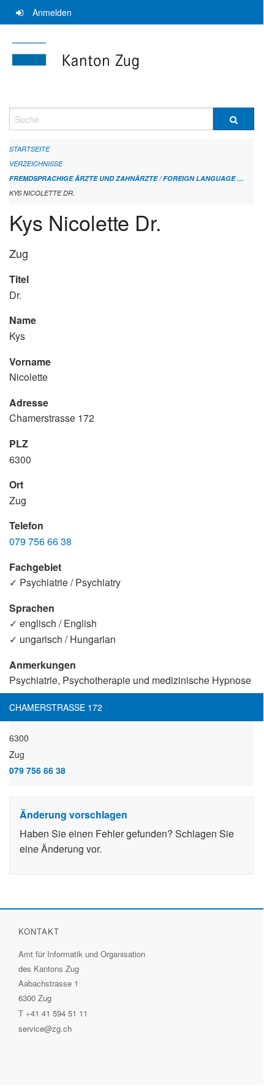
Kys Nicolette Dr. (42, 192)
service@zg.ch (45, 1028)
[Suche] (233, 119)
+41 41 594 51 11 (57, 1013)
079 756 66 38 (40, 541)
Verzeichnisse (35, 163)
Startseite (29, 148)
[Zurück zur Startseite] (131, 66)
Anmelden (52, 12)
